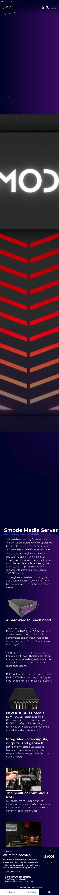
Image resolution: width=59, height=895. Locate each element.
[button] (53, 7)
